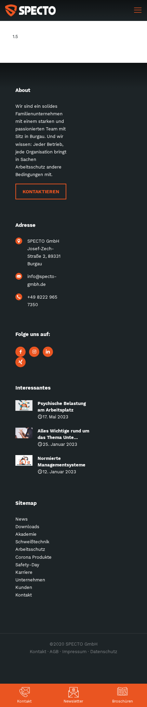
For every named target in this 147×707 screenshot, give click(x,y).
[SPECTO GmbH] (30, 10)
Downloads (27, 526)
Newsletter (73, 701)
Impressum (74, 651)
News (21, 519)
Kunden (23, 587)
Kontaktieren (41, 191)
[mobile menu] (138, 10)
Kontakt (24, 701)
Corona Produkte (33, 557)
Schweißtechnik (32, 541)
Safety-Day (27, 564)
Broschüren (122, 701)
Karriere (23, 572)
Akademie (26, 534)
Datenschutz (103, 651)
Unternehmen (30, 579)
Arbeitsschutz (30, 549)
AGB (54, 651)
